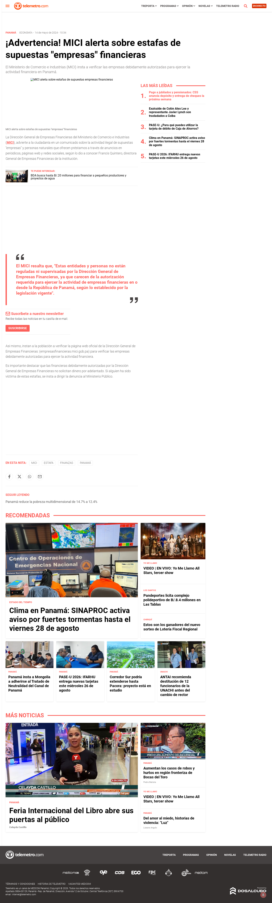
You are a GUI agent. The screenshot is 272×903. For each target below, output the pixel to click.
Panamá (85, 463)
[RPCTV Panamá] (87, 875)
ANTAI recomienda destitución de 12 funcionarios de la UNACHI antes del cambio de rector (175, 686)
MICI (10, 142)
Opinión (187, 6)
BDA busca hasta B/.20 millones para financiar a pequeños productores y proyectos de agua (78, 177)
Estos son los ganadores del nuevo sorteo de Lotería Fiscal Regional (171, 626)
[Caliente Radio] (168, 875)
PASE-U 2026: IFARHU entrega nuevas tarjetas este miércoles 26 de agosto (174, 156)
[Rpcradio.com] (152, 875)
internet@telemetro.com (24, 894)
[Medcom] (201, 875)
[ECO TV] (136, 875)
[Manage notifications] (263, 895)
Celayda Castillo (17, 827)
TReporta (147, 6)
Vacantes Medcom (79, 883)
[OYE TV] (103, 875)
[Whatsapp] (29, 476)
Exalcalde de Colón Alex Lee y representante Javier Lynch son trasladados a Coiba (170, 112)
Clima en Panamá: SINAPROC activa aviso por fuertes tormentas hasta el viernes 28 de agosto (177, 141)
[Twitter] (19, 476)
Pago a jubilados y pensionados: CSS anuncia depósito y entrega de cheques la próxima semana (176, 96)
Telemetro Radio (227, 6)
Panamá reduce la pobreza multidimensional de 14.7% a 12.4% (51, 502)
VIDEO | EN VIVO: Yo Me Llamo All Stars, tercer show (171, 570)
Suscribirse (17, 328)
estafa (48, 463)
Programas (168, 6)
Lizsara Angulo (150, 828)
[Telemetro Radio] (185, 875)
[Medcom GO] (71, 875)
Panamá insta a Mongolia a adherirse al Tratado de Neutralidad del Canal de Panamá (29, 683)
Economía (25, 32)
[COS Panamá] (120, 875)
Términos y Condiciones (20, 883)
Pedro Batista (149, 782)
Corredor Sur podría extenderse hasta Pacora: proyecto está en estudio (130, 683)
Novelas (204, 6)
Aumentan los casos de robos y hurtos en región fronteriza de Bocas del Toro (169, 772)
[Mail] (40, 476)
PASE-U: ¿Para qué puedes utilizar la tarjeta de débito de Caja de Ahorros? (174, 126)
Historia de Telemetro (52, 883)
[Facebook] (9, 476)
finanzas (66, 463)
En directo (259, 6)
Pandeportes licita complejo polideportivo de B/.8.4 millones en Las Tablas (172, 600)
